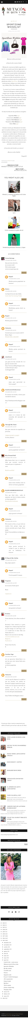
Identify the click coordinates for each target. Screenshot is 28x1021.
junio (5, 955)
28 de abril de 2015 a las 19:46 (10, 656)
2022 (4, 925)
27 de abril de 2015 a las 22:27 (14, 346)
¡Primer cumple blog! (9, 987)
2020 (4, 929)
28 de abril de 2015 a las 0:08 (10, 615)
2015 (4, 940)
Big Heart (6, 983)
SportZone (15, 81)
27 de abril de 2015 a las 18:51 (10, 492)
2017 (4, 936)
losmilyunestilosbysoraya (13, 390)
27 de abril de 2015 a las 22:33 (14, 605)
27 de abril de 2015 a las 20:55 (11, 521)
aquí (18, 115)
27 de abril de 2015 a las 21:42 (10, 560)
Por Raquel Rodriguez (18, 1014)
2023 (4, 923)
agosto (5, 951)
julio (5, 953)
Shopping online (8, 989)
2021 (4, 927)
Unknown (8, 328)
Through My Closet (11, 424)
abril (5, 960)
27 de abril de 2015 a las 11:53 (10, 330)
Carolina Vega (9, 654)
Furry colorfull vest (14, 795)
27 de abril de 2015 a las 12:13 (10, 359)
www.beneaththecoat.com (12, 637)
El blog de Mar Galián (11, 558)
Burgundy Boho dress (14, 770)
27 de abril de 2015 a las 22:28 (14, 379)
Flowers (6, 973)
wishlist (14, 21)
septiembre (7, 949)
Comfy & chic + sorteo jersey (11, 962)
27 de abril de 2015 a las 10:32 (10, 260)
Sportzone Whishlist (9, 966)
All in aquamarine (8, 979)
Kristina (7, 614)
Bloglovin (7, 639)
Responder (24, 272)
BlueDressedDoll (9, 470)
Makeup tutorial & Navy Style (11, 964)
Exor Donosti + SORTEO (14, 762)
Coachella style (7, 970)
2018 (4, 934)
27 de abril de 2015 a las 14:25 (10, 392)
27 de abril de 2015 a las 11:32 (14, 278)
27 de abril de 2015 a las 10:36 (10, 291)
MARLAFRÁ (9, 1015)
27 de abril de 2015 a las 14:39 (10, 426)
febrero (6, 994)
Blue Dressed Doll (10, 455)
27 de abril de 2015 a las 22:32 (14, 510)
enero (5, 996)
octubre (6, 947)
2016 (4, 938)
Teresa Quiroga (9, 258)
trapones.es (8, 594)
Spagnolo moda (7, 975)
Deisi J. (7, 289)
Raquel (11, 276)
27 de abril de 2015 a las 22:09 (11, 583)
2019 (4, 932)
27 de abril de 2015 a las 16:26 (10, 457)
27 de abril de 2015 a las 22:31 (14, 480)
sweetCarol (8, 357)
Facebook (7, 641)
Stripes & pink (7, 981)
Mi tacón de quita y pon (9, 1014)
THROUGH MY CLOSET (12, 435)
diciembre (6, 942)
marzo (5, 992)
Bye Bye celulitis (8, 968)
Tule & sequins (7, 985)
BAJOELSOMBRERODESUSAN (14, 490)
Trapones (8, 581)
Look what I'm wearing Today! (13, 296)
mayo (5, 958)
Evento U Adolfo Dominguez (11, 977)
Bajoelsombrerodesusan (11, 501)
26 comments (4, 162)
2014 (4, 998)
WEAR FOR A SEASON (12, 337)
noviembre (7, 945)
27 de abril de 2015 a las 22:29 (14, 447)
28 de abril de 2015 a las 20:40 (11, 676)
